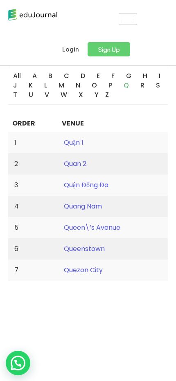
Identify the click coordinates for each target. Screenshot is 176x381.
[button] (109, 49)
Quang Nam (83, 206)
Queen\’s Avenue (92, 227)
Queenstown (84, 248)
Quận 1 (73, 142)
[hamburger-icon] (128, 19)
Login (70, 49)
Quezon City (83, 270)
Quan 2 (75, 163)
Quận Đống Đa (86, 185)
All (17, 76)
